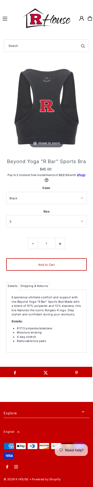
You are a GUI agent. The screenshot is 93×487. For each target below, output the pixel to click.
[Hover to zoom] (46, 106)
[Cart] (90, 18)
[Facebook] (7, 467)
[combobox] (46, 46)
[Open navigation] (9, 18)
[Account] (81, 18)
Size (46, 211)
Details (13, 286)
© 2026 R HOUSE (16, 479)
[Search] (83, 46)
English (9, 431)
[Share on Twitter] (45, 372)
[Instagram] (16, 467)
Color (46, 188)
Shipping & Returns (34, 286)
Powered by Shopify (46, 479)
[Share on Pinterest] (76, 372)
